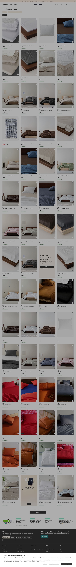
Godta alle (66, 564)
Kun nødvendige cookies (54, 564)
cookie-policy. (42, 561)
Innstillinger (45, 564)
